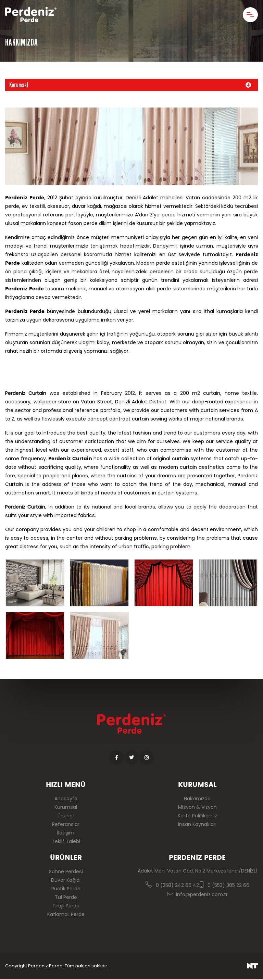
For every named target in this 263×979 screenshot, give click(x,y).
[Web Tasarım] (252, 966)
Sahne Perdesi (66, 871)
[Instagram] (146, 757)
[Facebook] (116, 757)
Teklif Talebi (66, 841)
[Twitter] (131, 757)
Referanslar (65, 824)
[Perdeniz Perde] (31, 14)
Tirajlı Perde (65, 905)
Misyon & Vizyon (197, 807)
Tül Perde (66, 897)
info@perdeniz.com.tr (202, 894)
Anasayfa (65, 798)
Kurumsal (18, 85)
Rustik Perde (65, 888)
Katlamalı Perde (66, 914)
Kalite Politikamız (197, 815)
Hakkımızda (197, 798)
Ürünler (66, 815)
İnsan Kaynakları (197, 824)
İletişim (65, 832)
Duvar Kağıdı (65, 880)
